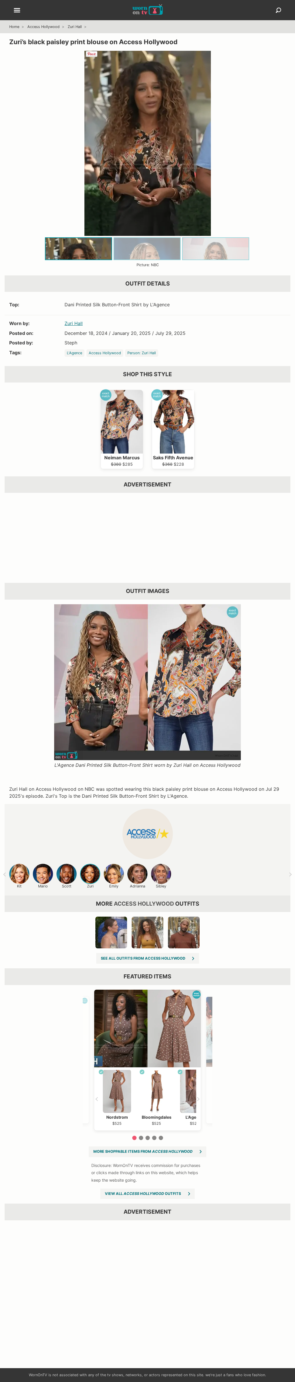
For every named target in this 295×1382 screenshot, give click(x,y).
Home (14, 27)
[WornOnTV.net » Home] (147, 10)
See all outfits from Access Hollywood (143, 958)
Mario (43, 886)
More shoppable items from (142, 1151)
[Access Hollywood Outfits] (147, 834)
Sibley (161, 886)
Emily (113, 886)
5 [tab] (161, 1138)
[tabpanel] (147, 1060)
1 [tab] (134, 1138)
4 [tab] (154, 1138)
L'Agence (74, 353)
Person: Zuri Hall (141, 353)
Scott (66, 886)
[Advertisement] (147, 537)
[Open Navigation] (17, 10)
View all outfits (143, 1193)
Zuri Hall (75, 27)
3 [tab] (147, 1138)
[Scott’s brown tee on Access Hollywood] (184, 932)
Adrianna (137, 886)
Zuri (90, 886)
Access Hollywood (43, 27)
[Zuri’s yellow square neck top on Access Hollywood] (147, 932)
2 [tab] (141, 1138)
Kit (19, 886)
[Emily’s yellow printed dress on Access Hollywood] (111, 932)
